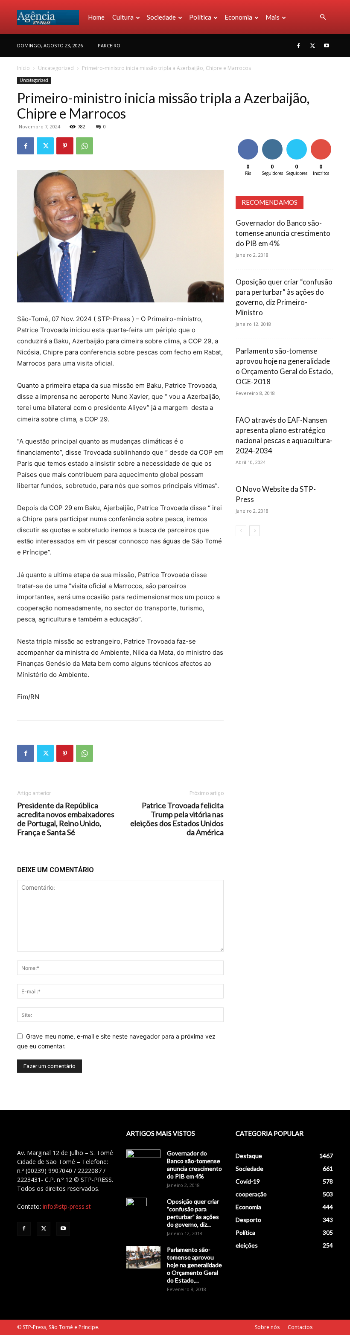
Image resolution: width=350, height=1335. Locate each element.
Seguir (272, 140)
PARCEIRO (109, 45)
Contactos (300, 1327)
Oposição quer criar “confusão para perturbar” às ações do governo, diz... (193, 1213)
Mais (272, 17)
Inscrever (322, 140)
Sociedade (161, 17)
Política (200, 17)
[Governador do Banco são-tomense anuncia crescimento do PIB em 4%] (143, 1161)
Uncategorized (56, 68)
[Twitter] (312, 45)
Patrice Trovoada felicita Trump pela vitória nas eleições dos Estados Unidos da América (177, 819)
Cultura (123, 17)
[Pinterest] (64, 145)
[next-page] (254, 530)
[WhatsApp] (84, 145)
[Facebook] (298, 45)
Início (23, 68)
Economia (238, 17)
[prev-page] (241, 530)
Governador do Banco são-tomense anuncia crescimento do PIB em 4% (283, 233)
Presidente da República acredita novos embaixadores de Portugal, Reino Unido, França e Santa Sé (65, 819)
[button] (322, 17)
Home (96, 17)
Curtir (248, 140)
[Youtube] (326, 45)
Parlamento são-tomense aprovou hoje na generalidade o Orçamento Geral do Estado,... (194, 1265)
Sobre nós (267, 1327)
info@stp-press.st (67, 1206)
